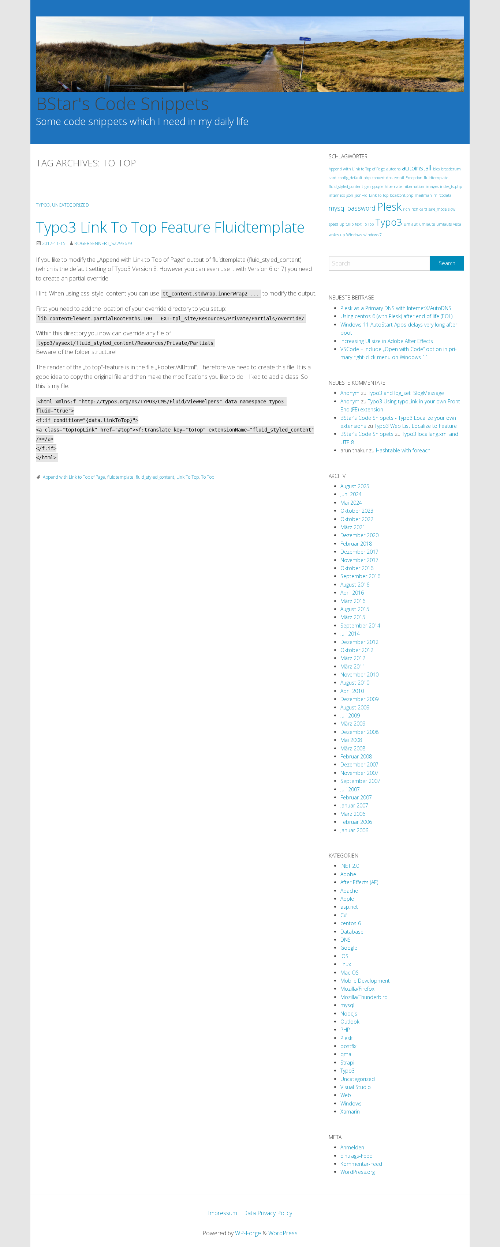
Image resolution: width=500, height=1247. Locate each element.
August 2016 (354, 584)
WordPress (283, 1233)
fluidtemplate (120, 477)
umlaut (411, 224)
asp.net (349, 906)
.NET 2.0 (349, 865)
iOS (344, 956)
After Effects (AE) (359, 882)
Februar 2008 (356, 756)
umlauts (444, 224)
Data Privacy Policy (267, 1213)
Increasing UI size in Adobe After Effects (386, 341)
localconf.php (401, 195)
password (361, 208)
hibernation (413, 186)
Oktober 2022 (356, 519)
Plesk (389, 206)
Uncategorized (70, 205)
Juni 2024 (351, 494)
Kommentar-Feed (361, 1163)
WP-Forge (248, 1233)
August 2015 (354, 609)
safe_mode (438, 209)
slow (451, 209)
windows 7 (372, 234)
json (349, 195)
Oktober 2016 (356, 568)
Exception (414, 177)
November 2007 (359, 772)
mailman (423, 195)
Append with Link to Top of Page (74, 477)
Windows (354, 234)
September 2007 (360, 780)
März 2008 (352, 748)
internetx (337, 195)
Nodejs (348, 1013)
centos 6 (350, 923)
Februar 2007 (356, 797)
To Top (207, 477)
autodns (393, 169)
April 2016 (352, 592)
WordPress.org (357, 1171)
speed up (336, 224)
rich (406, 209)
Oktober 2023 (356, 510)
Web (345, 1095)
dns (389, 177)
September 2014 (360, 625)
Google (348, 947)
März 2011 (352, 666)
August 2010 (354, 682)
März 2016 (352, 601)
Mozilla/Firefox (357, 988)
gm (368, 186)
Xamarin (350, 1111)
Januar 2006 (354, 830)
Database (351, 931)
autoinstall (417, 167)
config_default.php (354, 177)
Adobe (348, 874)
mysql (337, 208)
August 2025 (354, 486)
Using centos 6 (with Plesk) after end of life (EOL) (396, 316)
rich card (419, 209)
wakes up (337, 234)
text (358, 224)
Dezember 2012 (359, 641)
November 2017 (359, 560)
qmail (347, 1054)
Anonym (349, 392)
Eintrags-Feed (356, 1155)
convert (378, 177)
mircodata (442, 195)
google (377, 186)
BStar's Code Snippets (122, 103)
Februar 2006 (356, 821)
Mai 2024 (351, 502)
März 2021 (352, 527)
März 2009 (352, 723)
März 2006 (352, 813)
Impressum (222, 1213)
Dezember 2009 (359, 699)
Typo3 (43, 205)
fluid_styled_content (155, 477)
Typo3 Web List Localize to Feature (415, 425)
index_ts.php (451, 186)
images (432, 186)
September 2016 (360, 576)
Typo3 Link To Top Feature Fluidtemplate (170, 227)
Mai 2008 (351, 739)
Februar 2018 (356, 543)
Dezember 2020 (359, 535)
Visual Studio (355, 1087)
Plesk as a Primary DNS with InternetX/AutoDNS (395, 308)
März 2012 (352, 658)
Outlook (349, 1021)
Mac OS (349, 972)
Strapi (347, 1062)
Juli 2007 (350, 789)
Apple (347, 898)
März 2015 (352, 617)
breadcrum (451, 169)
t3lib (350, 224)
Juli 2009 (350, 715)
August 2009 (354, 707)
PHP (345, 1029)
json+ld (361, 195)
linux (345, 964)
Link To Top (187, 477)
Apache (349, 890)
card (332, 177)
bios (436, 169)
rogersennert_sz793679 (103, 243)
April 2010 (352, 690)
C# (343, 915)
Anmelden (352, 1147)
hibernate (393, 186)
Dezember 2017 (359, 551)
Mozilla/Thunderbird (364, 997)
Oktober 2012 (356, 650)
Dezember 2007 (359, 764)
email (399, 177)
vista (457, 224)
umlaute (427, 224)
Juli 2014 (350, 633)
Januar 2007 (354, 805)
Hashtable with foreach (403, 450)
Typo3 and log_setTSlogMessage (406, 392)
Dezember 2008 (359, 731)
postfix (348, 1046)
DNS (345, 939)
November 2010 (359, 674)
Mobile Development (365, 980)
